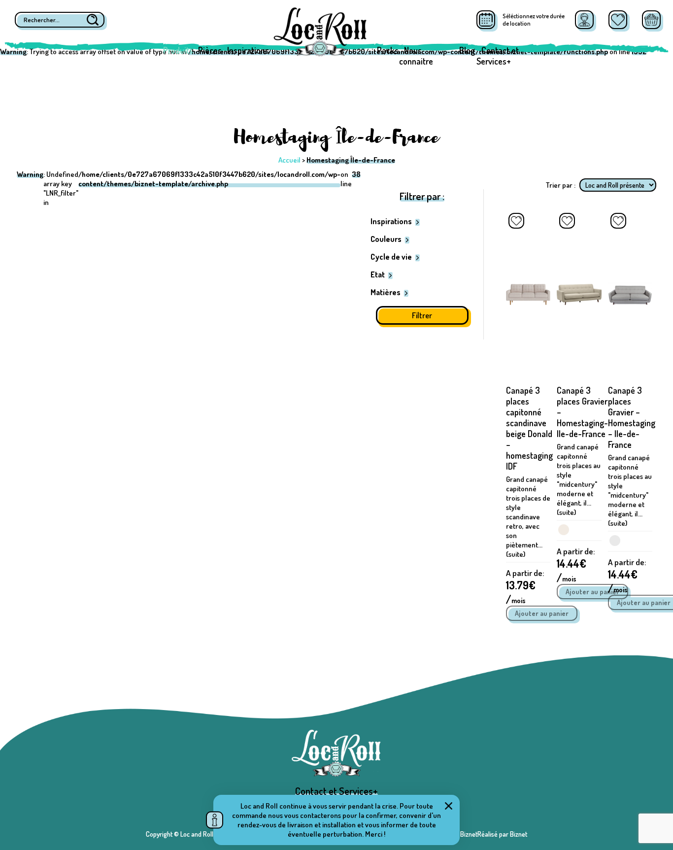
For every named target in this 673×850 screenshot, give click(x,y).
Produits (178, 50)
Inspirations (248, 50)
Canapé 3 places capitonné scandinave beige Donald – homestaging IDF (529, 428)
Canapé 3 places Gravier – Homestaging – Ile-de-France (631, 417)
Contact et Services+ (497, 56)
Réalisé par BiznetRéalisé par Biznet (477, 834)
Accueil (289, 160)
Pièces (210, 50)
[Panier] (651, 19)
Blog (467, 50)
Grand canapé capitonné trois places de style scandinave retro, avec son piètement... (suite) (528, 517)
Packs (388, 50)
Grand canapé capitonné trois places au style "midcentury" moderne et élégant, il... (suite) (579, 479)
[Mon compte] (584, 19)
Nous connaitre (416, 56)
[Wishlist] (618, 19)
